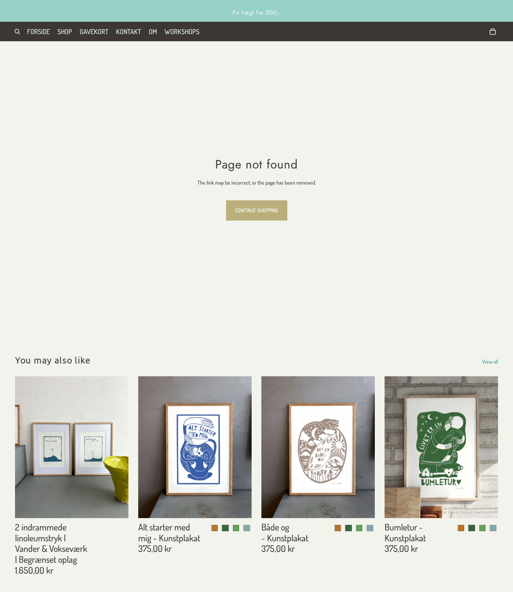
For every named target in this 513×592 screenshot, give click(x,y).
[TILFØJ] (117, 506)
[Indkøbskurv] (492, 31)
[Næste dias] (117, 447)
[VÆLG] (240, 506)
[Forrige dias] (26, 447)
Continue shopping (256, 210)
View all (490, 361)
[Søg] (17, 31)
